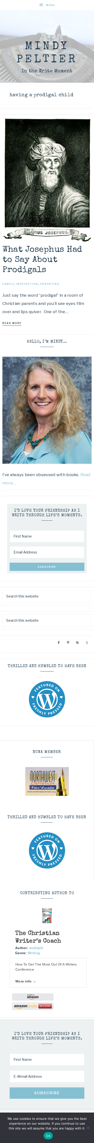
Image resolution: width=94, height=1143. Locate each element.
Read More (11, 323)
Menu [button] (50, 5)
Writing (34, 953)
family (8, 283)
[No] (88, 1127)
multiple (36, 948)
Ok (48, 1136)
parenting (50, 283)
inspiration (27, 283)
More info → (25, 981)
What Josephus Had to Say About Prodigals (42, 260)
